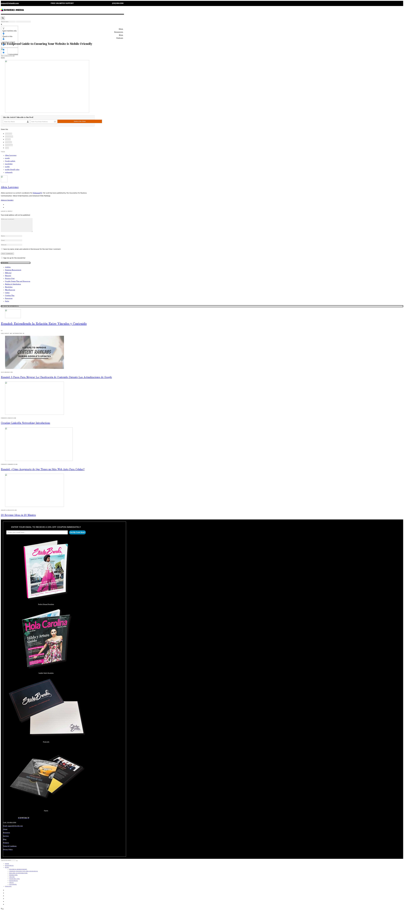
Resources (118, 32)
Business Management (13, 270)
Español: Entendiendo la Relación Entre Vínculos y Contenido (44, 323)
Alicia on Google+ (7, 200)
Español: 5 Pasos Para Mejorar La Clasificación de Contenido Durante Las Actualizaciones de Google (56, 377)
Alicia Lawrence (10, 155)
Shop (121, 29)
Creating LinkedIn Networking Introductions (25, 423)
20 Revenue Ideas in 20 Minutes (18, 515)
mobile (7, 167)
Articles (8, 267)
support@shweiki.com (10, 3)
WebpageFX (37, 193)
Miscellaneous (10, 290)
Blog (121, 35)
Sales (7, 301)
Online (3, 57)
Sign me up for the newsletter (14, 258)
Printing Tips (9, 295)
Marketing (8, 287)
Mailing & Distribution (13, 284)
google (7, 158)
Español (8, 276)
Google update (10, 161)
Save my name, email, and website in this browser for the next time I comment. (32, 249)
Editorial (8, 273)
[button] (17, 860)
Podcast (119, 38)
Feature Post (10, 278)
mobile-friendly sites (12, 169)
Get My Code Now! (77, 532)
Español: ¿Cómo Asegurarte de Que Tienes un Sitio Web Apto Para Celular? (42, 469)
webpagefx (9, 172)
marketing (8, 164)
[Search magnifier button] (3, 18)
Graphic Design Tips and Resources (17, 281)
